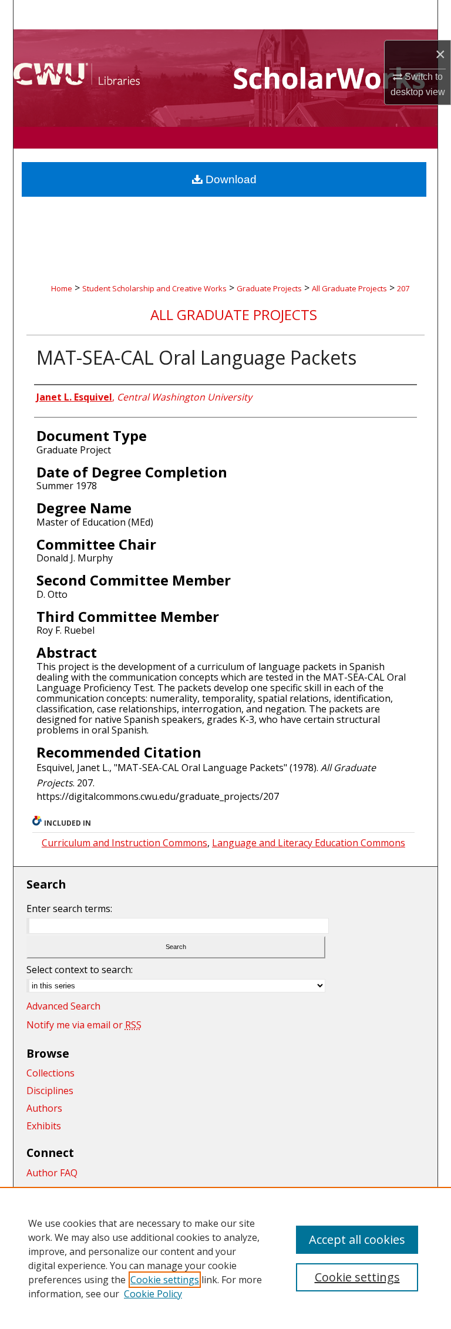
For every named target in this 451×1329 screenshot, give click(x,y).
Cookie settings (164, 1279)
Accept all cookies (357, 1239)
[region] (225, 1258)
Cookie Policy (153, 1293)
